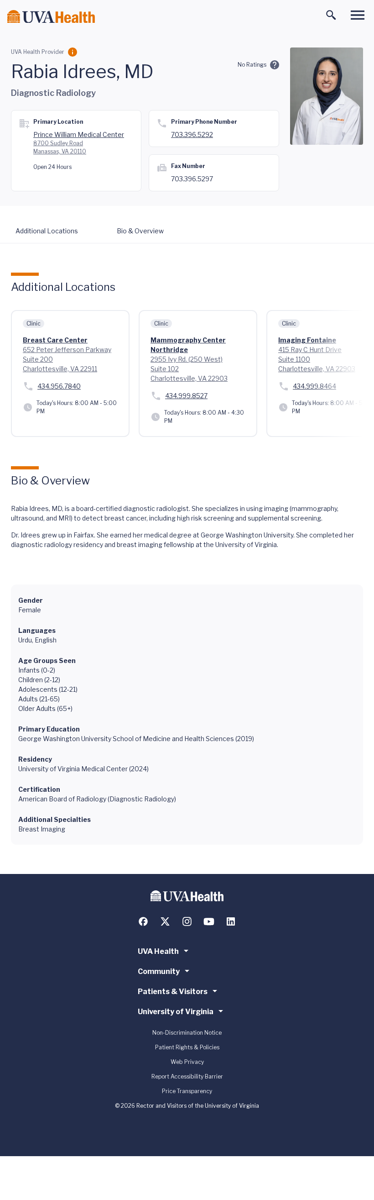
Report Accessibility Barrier (187, 1076)
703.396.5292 (192, 134)
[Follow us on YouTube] (208, 921)
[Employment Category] (72, 52)
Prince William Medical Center (78, 134)
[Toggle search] (331, 15)
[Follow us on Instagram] (187, 921)
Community (159, 971)
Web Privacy (187, 1061)
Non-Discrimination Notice (187, 1032)
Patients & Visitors (173, 991)
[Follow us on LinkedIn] (230, 921)
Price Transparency (187, 1091)
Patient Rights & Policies (187, 1047)
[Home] (51, 16)
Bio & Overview (140, 231)
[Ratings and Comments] (274, 64)
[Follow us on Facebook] (143, 921)
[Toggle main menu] (357, 15)
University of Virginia (175, 1011)
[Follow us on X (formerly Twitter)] (165, 921)
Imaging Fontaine (307, 340)
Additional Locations (47, 231)
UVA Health (158, 951)
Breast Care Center (55, 340)
